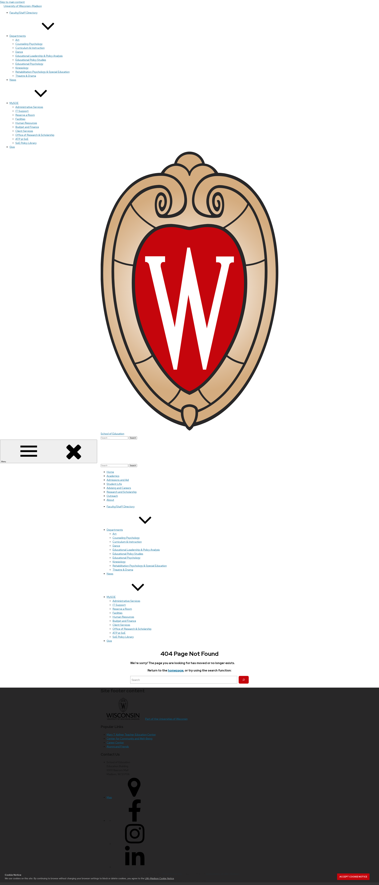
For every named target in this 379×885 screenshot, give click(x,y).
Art (17, 40)
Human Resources (26, 123)
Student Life (114, 484)
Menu (4, 461)
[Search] (244, 680)
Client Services (24, 131)
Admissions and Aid (118, 480)
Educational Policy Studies (30, 60)
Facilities (20, 119)
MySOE (14, 103)
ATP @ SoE (21, 139)
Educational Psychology (29, 64)
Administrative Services (29, 107)
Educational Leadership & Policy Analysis (39, 56)
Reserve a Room (25, 115)
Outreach (112, 496)
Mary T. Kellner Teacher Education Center (131, 734)
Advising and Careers (119, 488)
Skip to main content (12, 2)
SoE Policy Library (26, 143)
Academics (113, 476)
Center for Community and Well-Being (129, 738)
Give (12, 147)
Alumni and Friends (118, 746)
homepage (175, 670)
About (110, 500)
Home (110, 472)
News (12, 79)
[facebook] (135, 820)
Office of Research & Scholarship (34, 135)
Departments (17, 36)
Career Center (115, 742)
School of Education (112, 433)
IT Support (22, 111)
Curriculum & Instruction (30, 48)
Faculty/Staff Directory (23, 12)
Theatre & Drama (25, 75)
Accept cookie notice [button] (353, 876)
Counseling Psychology (28, 44)
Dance (19, 52)
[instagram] (135, 844)
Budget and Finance (27, 127)
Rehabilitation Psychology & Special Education (42, 71)
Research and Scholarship (122, 492)
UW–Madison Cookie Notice (159, 878)
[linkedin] (135, 867)
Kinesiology (21, 67)
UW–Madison (23, 6)
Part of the (166, 719)
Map (109, 797)
